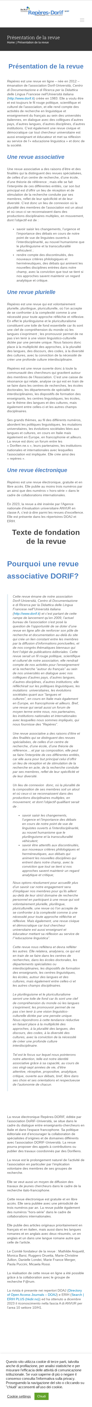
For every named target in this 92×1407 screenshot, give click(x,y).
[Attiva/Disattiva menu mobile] (82, 20)
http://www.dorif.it (21, 98)
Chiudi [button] (41, 1396)
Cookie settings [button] (19, 1396)
